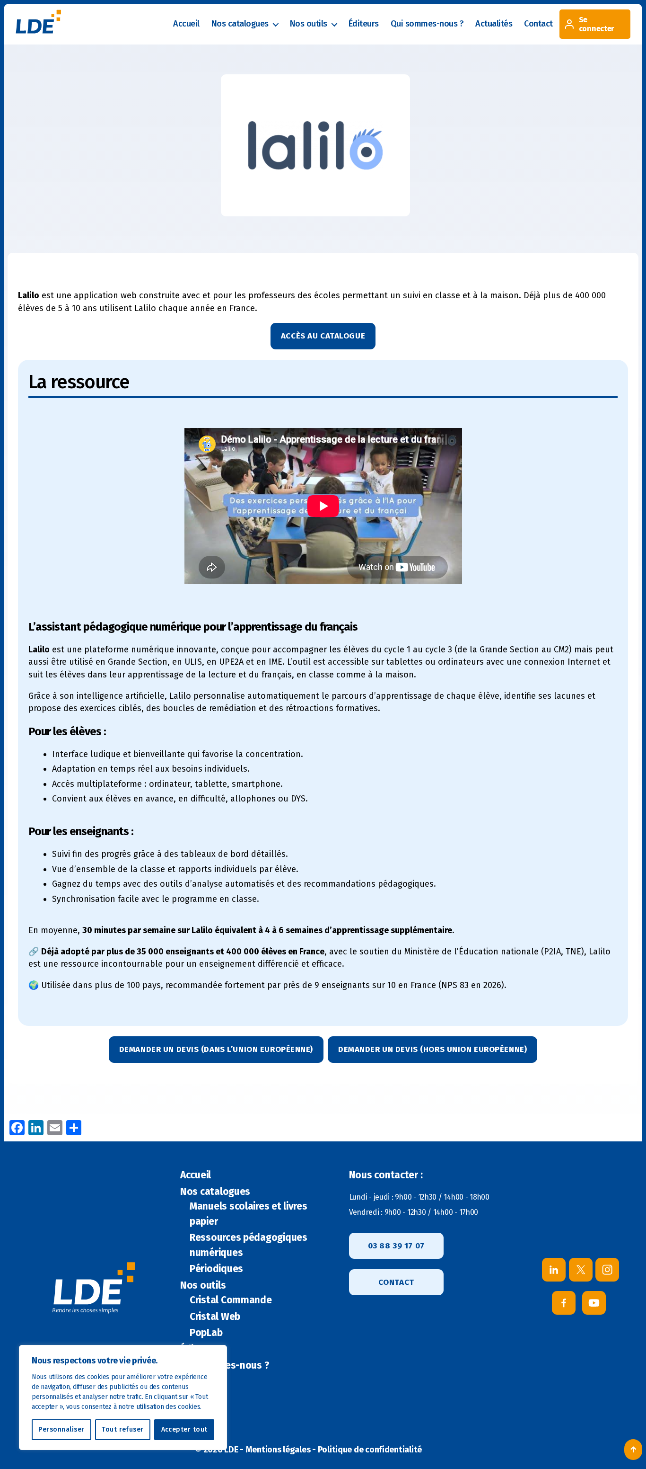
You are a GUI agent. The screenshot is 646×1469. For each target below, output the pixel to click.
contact (396, 1282)
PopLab (206, 1333)
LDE (231, 1449)
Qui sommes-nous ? (427, 24)
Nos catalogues (240, 24)
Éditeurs (364, 24)
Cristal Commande (231, 1300)
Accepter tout (184, 1429)
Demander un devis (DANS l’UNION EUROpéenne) (216, 1049)
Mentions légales (278, 1449)
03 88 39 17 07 (396, 1246)
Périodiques (216, 1269)
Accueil (186, 24)
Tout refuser (123, 1429)
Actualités (493, 24)
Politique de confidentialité (370, 1449)
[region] (123, 1397)
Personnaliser (61, 1429)
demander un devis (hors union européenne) (432, 1049)
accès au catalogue (323, 336)
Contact (538, 24)
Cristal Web (215, 1316)
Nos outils (308, 24)
